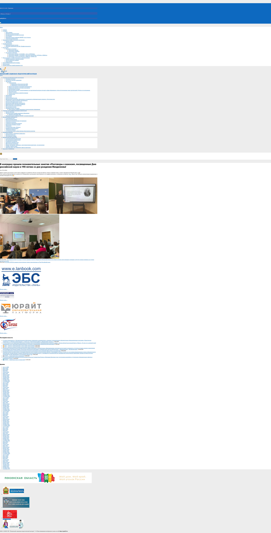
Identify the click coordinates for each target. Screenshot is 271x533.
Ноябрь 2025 (6, 378)
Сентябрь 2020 (6, 453)
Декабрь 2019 (6, 464)
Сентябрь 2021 (6, 440)
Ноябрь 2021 (6, 438)
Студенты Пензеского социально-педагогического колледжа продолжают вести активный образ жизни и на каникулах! (32, 350)
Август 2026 (6, 367)
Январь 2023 (6, 420)
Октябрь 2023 (6, 409)
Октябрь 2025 (6, 379)
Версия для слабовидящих (7, 23)
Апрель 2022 (6, 431)
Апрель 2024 (6, 401)
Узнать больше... (7, 519)
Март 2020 (5, 461)
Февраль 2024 (6, 404)
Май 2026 (5, 370)
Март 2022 (5, 433)
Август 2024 (6, 397)
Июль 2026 (5, 368)
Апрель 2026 (6, 372)
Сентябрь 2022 (6, 425)
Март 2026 (5, 373)
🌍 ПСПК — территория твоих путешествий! (14, 359)
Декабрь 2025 (6, 377)
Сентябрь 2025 (6, 381)
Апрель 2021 (6, 444)
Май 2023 (5, 415)
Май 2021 (5, 443)
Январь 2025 (6, 391)
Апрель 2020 (6, 459)
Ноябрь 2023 (6, 407)
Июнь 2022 (5, 429)
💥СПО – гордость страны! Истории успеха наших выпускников (18, 345)
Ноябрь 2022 (6, 423)
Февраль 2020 (6, 462)
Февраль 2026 (6, 374)
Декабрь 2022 (6, 421)
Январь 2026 (6, 376)
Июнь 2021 (5, 442)
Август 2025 (6, 382)
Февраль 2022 (6, 434)
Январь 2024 (6, 405)
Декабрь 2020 (6, 449)
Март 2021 (5, 445)
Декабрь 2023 (6, 406)
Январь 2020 (6, 463)
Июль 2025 (5, 383)
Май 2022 (5, 430)
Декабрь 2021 (6, 437)
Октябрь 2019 (6, 467)
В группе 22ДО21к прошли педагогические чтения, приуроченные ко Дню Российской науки (27, 262)
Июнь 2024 (5, 398)
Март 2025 (5, 388)
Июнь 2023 (5, 414)
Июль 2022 (5, 428)
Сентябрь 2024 (6, 396)
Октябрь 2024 (6, 395)
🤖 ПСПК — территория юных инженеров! (13, 355)
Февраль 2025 (6, 390)
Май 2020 (5, 458)
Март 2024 (5, 402)
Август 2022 (6, 426)
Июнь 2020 (5, 457)
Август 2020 (6, 454)
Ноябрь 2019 (6, 466)
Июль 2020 (5, 456)
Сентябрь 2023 (6, 410)
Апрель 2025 (6, 387)
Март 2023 (5, 417)
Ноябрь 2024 (6, 393)
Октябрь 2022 (6, 424)
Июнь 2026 (5, 369)
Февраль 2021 (6, 447)
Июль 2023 (5, 412)
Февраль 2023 (6, 419)
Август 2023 (6, 411)
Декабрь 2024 (6, 392)
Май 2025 (5, 386)
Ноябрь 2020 (6, 451)
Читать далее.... (3, 289)
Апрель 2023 (6, 416)
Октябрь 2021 (6, 439)
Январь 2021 (6, 448)
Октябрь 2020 (6, 452)
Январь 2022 (6, 435)
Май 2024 (5, 400)
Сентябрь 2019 (6, 468)
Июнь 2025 (5, 384)
